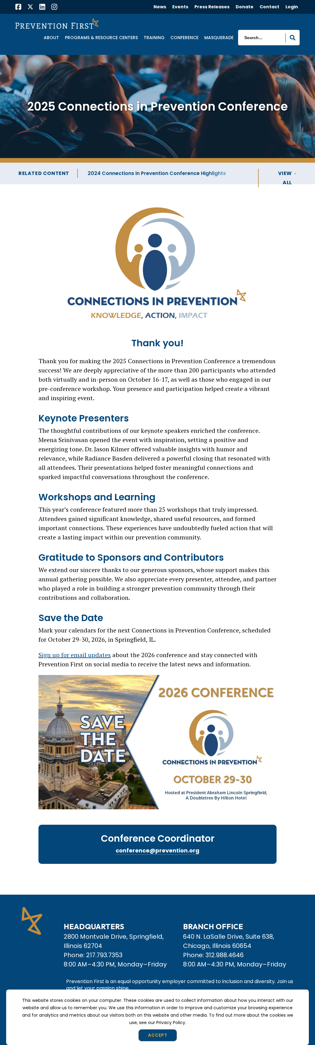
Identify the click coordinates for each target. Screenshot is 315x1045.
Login (291, 7)
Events (180, 7)
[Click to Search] (292, 38)
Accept (157, 1035)
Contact (269, 7)
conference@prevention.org (157, 850)
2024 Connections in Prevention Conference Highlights (157, 173)
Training (154, 38)
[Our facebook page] (18, 7)
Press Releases (211, 7)
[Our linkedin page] (42, 7)
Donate (244, 7)
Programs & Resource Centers (101, 38)
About (51, 38)
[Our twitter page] (30, 6)
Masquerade (218, 38)
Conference (184, 38)
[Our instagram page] (54, 7)
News (160, 7)
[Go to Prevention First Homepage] (56, 23)
